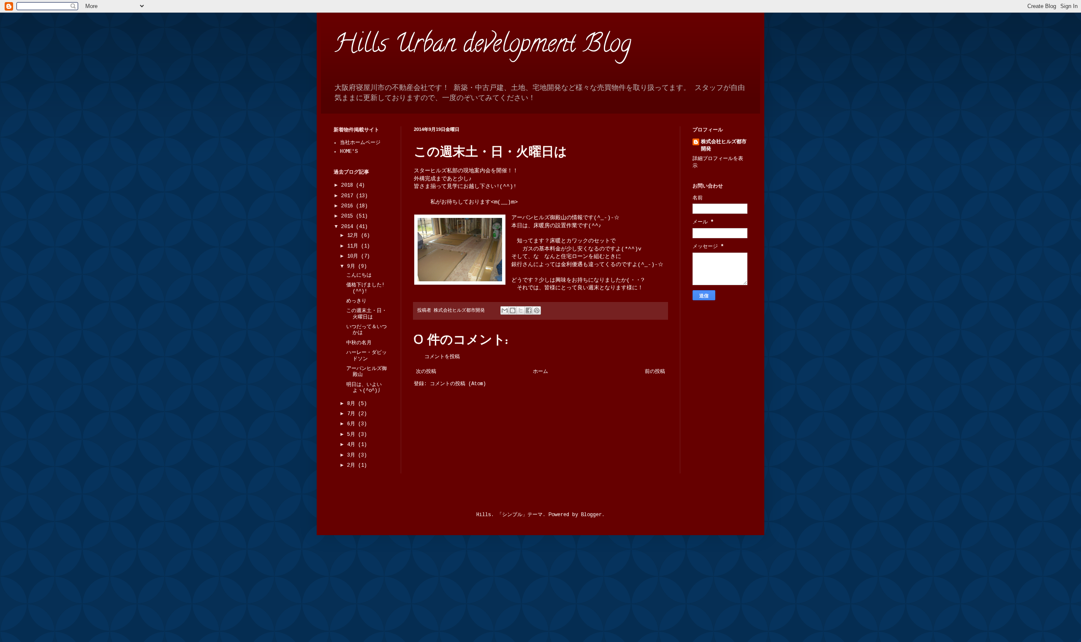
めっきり (356, 301)
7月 (352, 414)
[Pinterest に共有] (536, 310)
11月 (354, 246)
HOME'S (349, 152)
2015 (348, 216)
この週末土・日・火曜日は (366, 314)
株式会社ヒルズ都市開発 (724, 145)
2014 (348, 227)
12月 (354, 236)
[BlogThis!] (512, 310)
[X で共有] (520, 310)
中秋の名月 (359, 343)
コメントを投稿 (442, 357)
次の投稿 (426, 372)
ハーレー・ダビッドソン (366, 356)
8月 (352, 404)
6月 (352, 424)
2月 (352, 465)
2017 (348, 196)
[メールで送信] (504, 310)
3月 (352, 455)
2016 (348, 206)
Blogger (591, 515)
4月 (352, 445)
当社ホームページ (360, 143)
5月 (352, 435)
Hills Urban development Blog (482, 46)
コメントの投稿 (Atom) (458, 384)
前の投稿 (655, 372)
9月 (352, 266)
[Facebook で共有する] (528, 310)
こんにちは (359, 275)
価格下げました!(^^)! (365, 288)
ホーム (540, 372)
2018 (348, 185)
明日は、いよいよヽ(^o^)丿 (364, 388)
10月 (354, 256)
